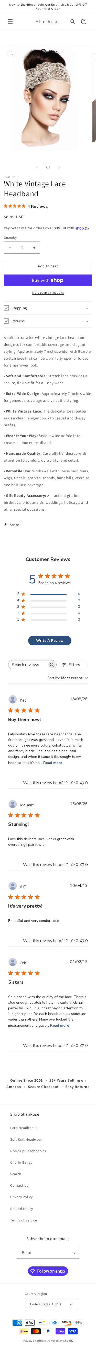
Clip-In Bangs (21, 1162)
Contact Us (19, 1185)
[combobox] (67, 678)
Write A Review (49, 640)
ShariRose (39, 1340)
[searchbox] (27, 664)
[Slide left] (36, 167)
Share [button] (14, 524)
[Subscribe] (73, 1253)
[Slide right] (59, 167)
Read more (52, 762)
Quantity (10, 237)
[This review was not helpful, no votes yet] (82, 783)
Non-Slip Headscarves (28, 1151)
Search (16, 1174)
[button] (10, 21)
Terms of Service (23, 1220)
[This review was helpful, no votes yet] (72, 783)
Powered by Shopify (60, 1340)
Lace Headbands (23, 1127)
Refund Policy (21, 1208)
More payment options (48, 292)
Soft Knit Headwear (26, 1139)
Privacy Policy (21, 1197)
